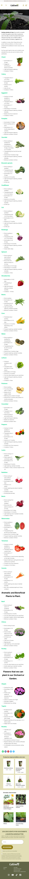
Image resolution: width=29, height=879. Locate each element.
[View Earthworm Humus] (8, 763)
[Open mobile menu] (1, 5)
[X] (14, 751)
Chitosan (8, 783)
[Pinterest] (8, 751)
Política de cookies (17, 870)
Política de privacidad (15, 853)
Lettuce (4, 358)
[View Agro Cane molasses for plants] (20, 779)
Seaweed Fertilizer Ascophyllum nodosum (20, 769)
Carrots (3, 568)
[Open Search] (6, 5)
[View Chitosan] (9, 779)
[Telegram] (11, 751)
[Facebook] (6, 751)
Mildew (5, 823)
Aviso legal (15, 867)
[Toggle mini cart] (26, 5)
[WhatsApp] (3, 751)
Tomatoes (4, 541)
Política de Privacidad (17, 868)
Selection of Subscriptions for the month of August (8, 807)
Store (4, 868)
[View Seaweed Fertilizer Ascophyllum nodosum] (20, 763)
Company (5, 867)
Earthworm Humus (8, 768)
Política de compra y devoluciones (20, 871)
